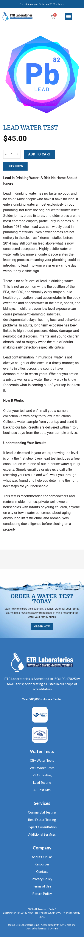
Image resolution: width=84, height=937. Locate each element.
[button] (68, 16)
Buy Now (15, 166)
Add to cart (39, 154)
